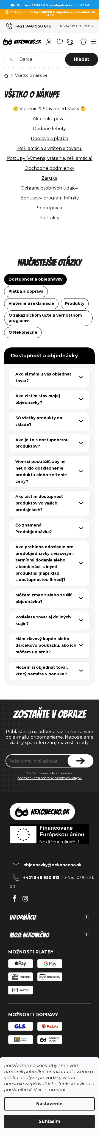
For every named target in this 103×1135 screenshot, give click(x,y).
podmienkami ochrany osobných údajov (49, 778)
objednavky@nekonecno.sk (52, 864)
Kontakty (50, 217)
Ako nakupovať (49, 118)
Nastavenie (49, 1103)
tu (69, 1089)
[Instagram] (25, 897)
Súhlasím (49, 1121)
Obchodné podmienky (49, 168)
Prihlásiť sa (80, 760)
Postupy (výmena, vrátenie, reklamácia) (50, 158)
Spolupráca (49, 207)
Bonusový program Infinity (49, 198)
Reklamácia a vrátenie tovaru (49, 148)
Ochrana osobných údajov (49, 188)
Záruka (49, 178)
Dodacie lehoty (49, 128)
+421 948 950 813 (33, 26)
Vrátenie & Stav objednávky (49, 108)
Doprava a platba (49, 138)
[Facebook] (14, 897)
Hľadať (81, 59)
